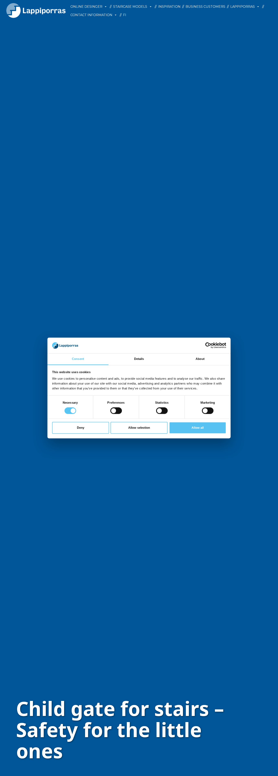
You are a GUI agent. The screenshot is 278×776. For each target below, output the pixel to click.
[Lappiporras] (36, 10)
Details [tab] (139, 359)
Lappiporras (242, 7)
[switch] (116, 411)
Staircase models (130, 7)
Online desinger (86, 7)
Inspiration (169, 7)
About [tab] (200, 359)
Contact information (91, 15)
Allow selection (139, 427)
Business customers (205, 7)
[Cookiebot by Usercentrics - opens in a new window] (208, 345)
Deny (80, 427)
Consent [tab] (78, 359)
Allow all (198, 427)
